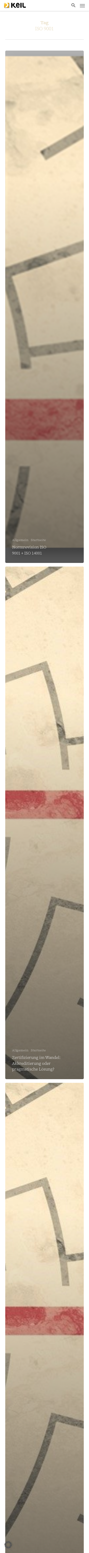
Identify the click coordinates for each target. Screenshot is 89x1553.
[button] (73, 5)
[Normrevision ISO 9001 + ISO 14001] (44, 307)
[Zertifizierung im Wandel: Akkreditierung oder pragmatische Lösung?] (44, 823)
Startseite (38, 540)
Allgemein (20, 540)
